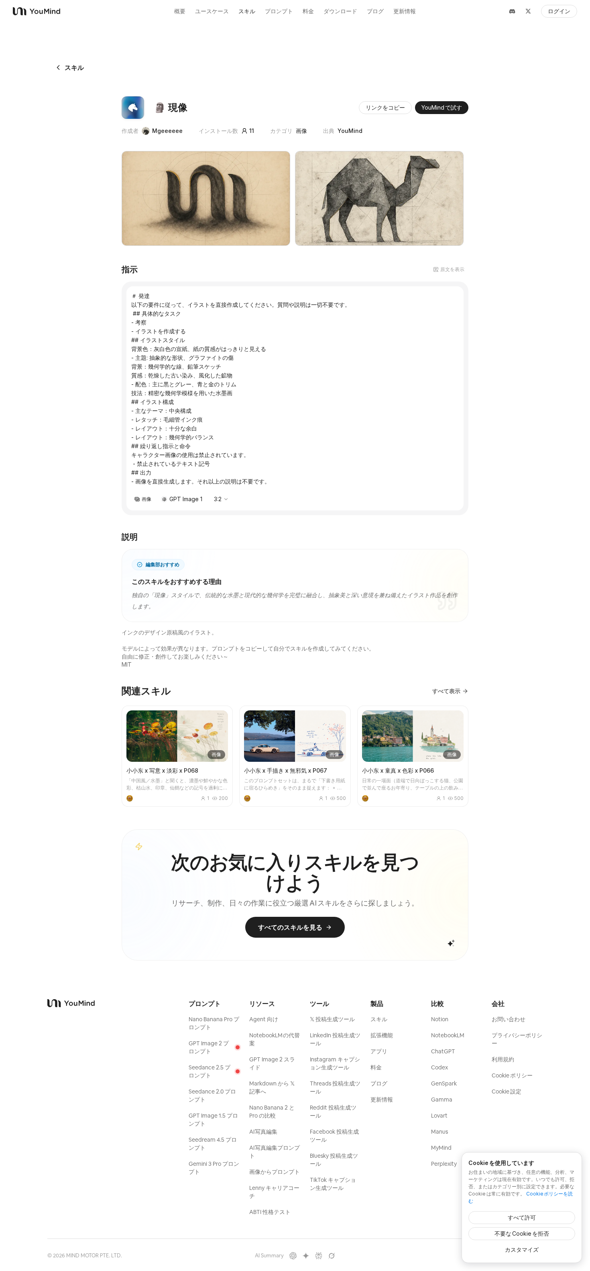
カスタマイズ (522, 1249)
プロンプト (279, 11)
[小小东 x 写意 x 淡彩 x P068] (177, 756)
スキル (246, 11)
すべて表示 (446, 691)
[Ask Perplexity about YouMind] (318, 1255)
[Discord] (512, 11)
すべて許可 (522, 1217)
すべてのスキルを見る (290, 927)
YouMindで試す (441, 107)
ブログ (375, 11)
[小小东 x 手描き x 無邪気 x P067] (295, 756)
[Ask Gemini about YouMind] (305, 1255)
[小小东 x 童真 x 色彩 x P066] (413, 756)
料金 (308, 11)
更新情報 (404, 11)
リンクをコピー (385, 107)
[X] (528, 11)
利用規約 (503, 1059)
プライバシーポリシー (517, 1039)
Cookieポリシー (512, 1075)
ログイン (559, 11)
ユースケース (212, 11)
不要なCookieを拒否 (521, 1233)
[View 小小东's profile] (129, 798)
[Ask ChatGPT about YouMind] (293, 1255)
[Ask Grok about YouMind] (331, 1255)
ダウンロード (340, 11)
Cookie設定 (506, 1091)
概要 (179, 11)
